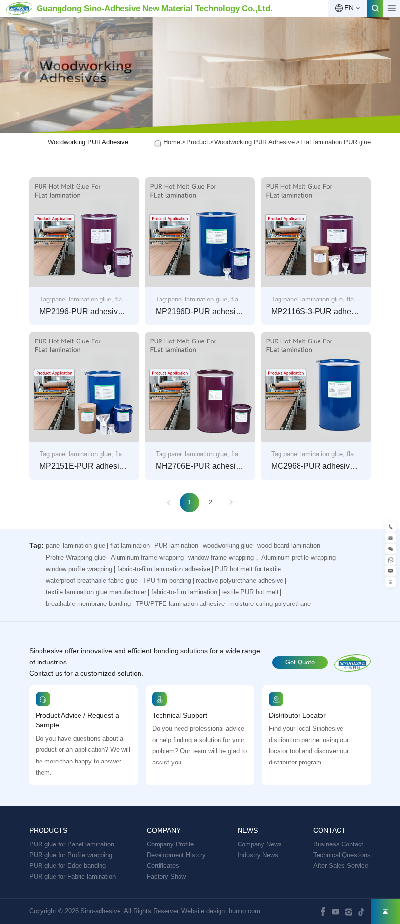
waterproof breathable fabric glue (92, 580)
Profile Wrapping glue (76, 557)
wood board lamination (288, 545)
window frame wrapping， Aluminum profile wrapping (262, 557)
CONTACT (329, 830)
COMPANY (163, 830)
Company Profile (170, 844)
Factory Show (166, 876)
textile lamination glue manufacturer (96, 592)
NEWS (248, 830)
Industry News (258, 855)
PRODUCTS (48, 830)
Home (171, 142)
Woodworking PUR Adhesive (88, 142)
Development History (176, 855)
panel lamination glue (75, 545)
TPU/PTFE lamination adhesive (180, 603)
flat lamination (130, 545)
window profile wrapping (79, 569)
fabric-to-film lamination (184, 592)
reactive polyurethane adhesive (239, 580)
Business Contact (338, 844)
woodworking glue (228, 545)
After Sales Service (340, 865)
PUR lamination (176, 545)
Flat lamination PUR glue (335, 142)
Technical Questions (342, 855)
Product (197, 142)
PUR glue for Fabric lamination (72, 876)
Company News (260, 844)
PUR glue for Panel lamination (71, 844)
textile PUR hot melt (250, 592)
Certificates (163, 865)
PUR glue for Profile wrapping (70, 855)
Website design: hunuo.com (220, 911)
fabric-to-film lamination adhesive (163, 569)
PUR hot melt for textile (248, 569)
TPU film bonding (166, 580)
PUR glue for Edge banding (67, 865)
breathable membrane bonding (88, 603)
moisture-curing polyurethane (270, 603)
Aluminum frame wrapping (147, 557)
